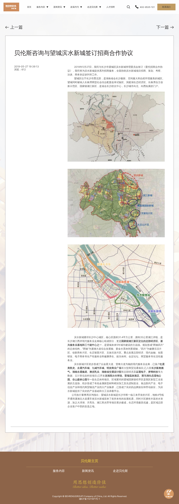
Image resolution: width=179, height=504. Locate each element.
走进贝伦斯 (92, 7)
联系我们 (166, 7)
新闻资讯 (57, 7)
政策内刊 (74, 7)
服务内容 (41, 7)
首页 (29, 7)
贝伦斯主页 (89, 461)
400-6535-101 (147, 7)
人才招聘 (110, 7)
